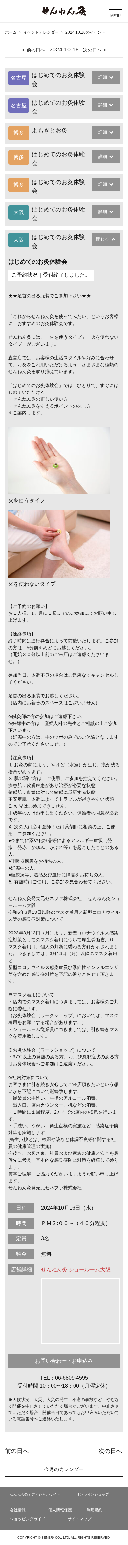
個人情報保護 (60, 1510)
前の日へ (36, 49)
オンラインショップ (92, 1494)
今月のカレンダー (64, 1469)
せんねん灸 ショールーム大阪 (76, 1269)
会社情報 (18, 1510)
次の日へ (92, 49)
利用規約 (94, 1510)
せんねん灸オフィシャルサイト (35, 1494)
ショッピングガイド (27, 1519)
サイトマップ (79, 1519)
